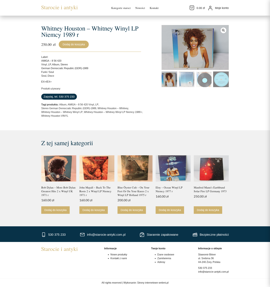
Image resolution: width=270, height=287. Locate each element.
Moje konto (222, 8)
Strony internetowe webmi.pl (153, 282)
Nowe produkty (118, 254)
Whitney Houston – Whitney (113, 108)
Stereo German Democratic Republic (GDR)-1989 (68, 108)
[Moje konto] (210, 8)
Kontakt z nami (118, 258)
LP (96, 104)
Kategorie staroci (121, 8)
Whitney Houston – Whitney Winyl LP (62, 112)
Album (62, 104)
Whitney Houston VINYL (54, 115)
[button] (223, 30)
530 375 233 (205, 268)
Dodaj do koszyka (74, 44)
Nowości (140, 8)
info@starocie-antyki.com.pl (213, 271)
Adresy (161, 262)
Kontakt (154, 8)
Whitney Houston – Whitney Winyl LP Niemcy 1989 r (113, 112)
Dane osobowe (165, 254)
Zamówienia (164, 258)
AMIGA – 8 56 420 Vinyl (81, 104)
